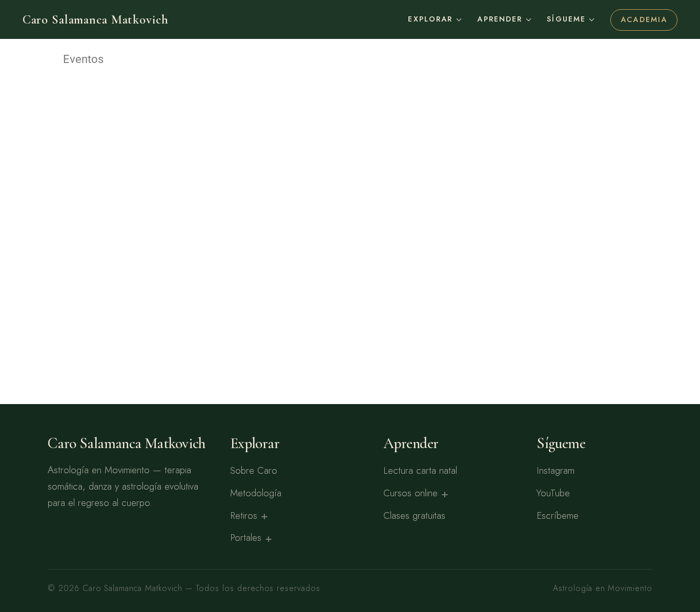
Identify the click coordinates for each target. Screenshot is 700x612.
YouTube (553, 493)
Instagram (555, 470)
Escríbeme (558, 515)
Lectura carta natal (420, 470)
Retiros (243, 515)
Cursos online (410, 493)
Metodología (255, 493)
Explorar (430, 19)
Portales (245, 537)
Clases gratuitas (414, 515)
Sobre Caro (253, 470)
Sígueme (566, 19)
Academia (644, 19)
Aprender (499, 19)
